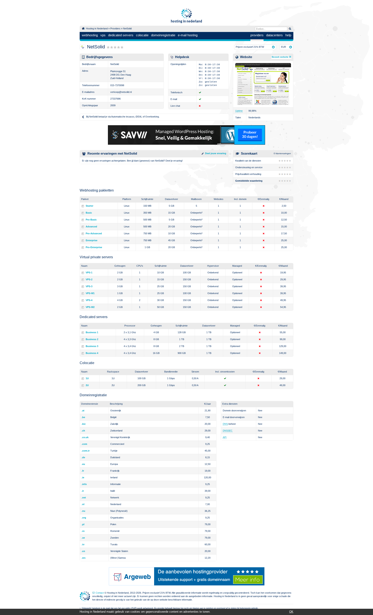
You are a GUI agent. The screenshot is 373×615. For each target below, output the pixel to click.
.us (83, 551)
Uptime (239, 110)
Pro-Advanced (94, 233)
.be (83, 417)
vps (103, 35)
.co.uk (85, 437)
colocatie (142, 35)
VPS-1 (89, 272)
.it (83, 491)
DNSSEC (227, 430)
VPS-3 (89, 286)
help (288, 35)
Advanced (91, 226)
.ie (83, 477)
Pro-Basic (91, 219)
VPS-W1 (90, 293)
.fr (83, 470)
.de (83, 457)
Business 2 (92, 339)
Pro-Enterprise (94, 247)
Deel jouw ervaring (215, 153)
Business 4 (92, 353)
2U (87, 385)
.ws (83, 557)
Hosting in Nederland (97, 28)
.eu (83, 464)
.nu (83, 511)
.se (83, 537)
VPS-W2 (90, 307)
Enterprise (91, 240)
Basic (89, 212)
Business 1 (92, 332)
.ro (83, 531)
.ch (83, 430)
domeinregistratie (163, 35)
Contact (100, 592)
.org (84, 517)
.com (84, 444)
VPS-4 (89, 300)
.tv (83, 544)
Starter (89, 205)
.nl (83, 504)
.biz (84, 424)
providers (257, 35)
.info (84, 484)
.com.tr (86, 450)
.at (83, 410)
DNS (225, 424)
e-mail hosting (188, 35)
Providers (115, 28)
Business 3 (92, 346)
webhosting (90, 35)
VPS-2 (89, 279)
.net (84, 497)
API (224, 437)
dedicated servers (120, 35)
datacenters (274, 35)
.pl (83, 524)
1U (87, 378)
